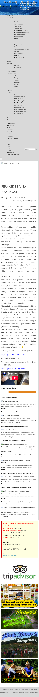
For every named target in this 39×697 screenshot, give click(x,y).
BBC (8, 146)
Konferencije (10, 152)
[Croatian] (24, 2)
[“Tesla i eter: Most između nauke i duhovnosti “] (14, 444)
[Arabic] (35, 2)
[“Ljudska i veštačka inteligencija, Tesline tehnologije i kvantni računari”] (18, 509)
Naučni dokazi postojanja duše (10, 412)
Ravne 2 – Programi (12, 138)
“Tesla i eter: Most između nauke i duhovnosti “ (14, 440)
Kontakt (9, 134)
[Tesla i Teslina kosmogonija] (9, 401)
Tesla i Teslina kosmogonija (9, 397)
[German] (30, 2)
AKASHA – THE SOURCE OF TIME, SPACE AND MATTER (17, 473)
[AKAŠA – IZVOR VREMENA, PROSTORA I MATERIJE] (16, 491)
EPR (8, 148)
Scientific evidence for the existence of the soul (14, 426)
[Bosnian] (12, 2)
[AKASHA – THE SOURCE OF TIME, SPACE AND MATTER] (18, 477)
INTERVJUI (10, 150)
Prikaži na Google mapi (10, 555)
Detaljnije (3, 408)
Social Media (10, 132)
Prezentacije (10, 125)
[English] (6, 2)
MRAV (9, 127)
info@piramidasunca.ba (11, 544)
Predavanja (10, 136)
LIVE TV (9, 142)
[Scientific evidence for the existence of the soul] (14, 430)
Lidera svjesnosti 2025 (13, 154)
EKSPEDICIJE (11, 123)
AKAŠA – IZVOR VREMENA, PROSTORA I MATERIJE (16, 487)
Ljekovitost (10, 129)
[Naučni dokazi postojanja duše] (10, 415)
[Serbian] (18, 2)
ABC (8, 144)
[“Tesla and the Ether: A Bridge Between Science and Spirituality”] (18, 462)
